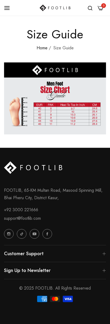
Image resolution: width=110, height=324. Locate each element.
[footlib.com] (55, 8)
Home (42, 48)
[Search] (90, 8)
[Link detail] (9, 234)
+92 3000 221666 (21, 210)
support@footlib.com (22, 218)
